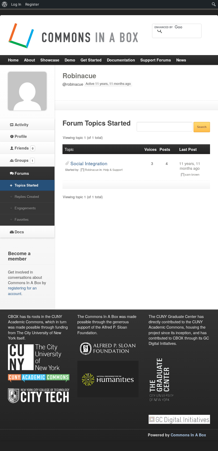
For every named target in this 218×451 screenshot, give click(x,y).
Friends (24, 148)
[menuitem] (4, 4)
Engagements (25, 207)
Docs (19, 231)
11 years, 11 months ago (189, 165)
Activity (21, 124)
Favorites (21, 219)
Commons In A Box (188, 434)
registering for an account (22, 290)
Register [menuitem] (32, 4)
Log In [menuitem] (16, 4)
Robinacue (79, 75)
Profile (21, 136)
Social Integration (88, 163)
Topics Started (26, 185)
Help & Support (113, 169)
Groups (24, 160)
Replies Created (27, 196)
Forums (22, 173)
